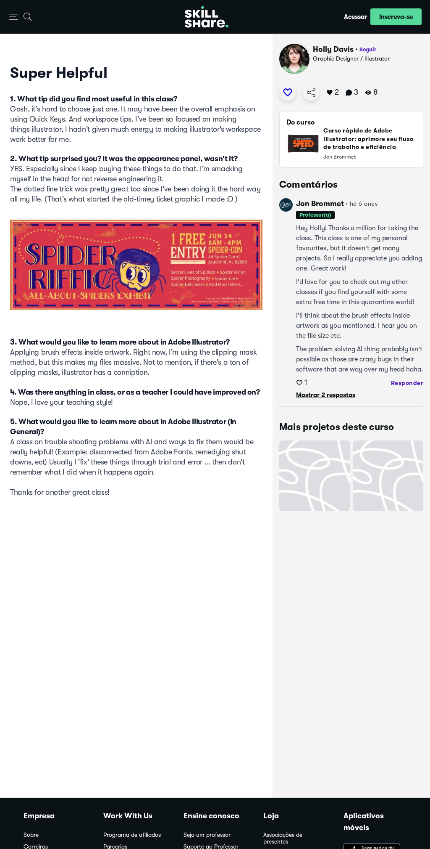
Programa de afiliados (132, 835)
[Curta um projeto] (287, 92)
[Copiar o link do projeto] (311, 92)
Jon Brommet (320, 203)
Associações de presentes (282, 838)
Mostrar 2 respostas (325, 395)
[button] (13, 17)
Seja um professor (207, 835)
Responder (407, 382)
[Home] (206, 17)
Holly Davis (333, 49)
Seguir (367, 49)
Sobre (31, 835)
